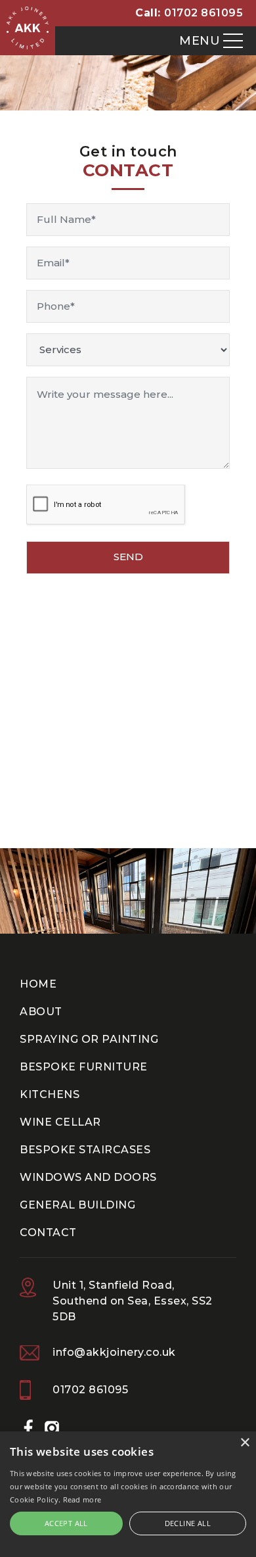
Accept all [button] (66, 1523)
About (41, 1011)
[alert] (128, 1494)
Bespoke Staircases (85, 1149)
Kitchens (49, 1094)
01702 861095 (203, 13)
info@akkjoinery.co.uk (114, 1352)
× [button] (244, 1443)
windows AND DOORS (88, 1177)
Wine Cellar (60, 1122)
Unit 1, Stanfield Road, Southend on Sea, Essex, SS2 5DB (133, 1301)
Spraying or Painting (89, 1039)
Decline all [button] (188, 1523)
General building (77, 1205)
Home (38, 984)
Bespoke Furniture (84, 1067)
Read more (82, 1499)
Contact (48, 1232)
